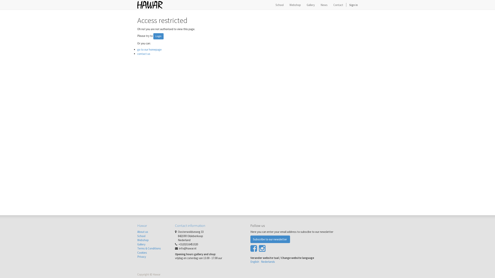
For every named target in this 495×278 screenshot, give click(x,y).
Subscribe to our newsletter (270, 239)
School (141, 236)
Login (158, 36)
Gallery (141, 244)
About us (142, 232)
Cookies (142, 252)
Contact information (190, 225)
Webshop (143, 240)
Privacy (141, 257)
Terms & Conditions (149, 248)
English (254, 262)
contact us (143, 54)
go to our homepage (149, 49)
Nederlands (268, 262)
